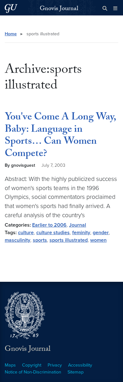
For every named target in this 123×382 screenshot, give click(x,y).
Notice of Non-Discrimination (33, 372)
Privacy (55, 365)
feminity (81, 232)
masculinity (17, 240)
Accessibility (80, 365)
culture (26, 232)
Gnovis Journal (59, 9)
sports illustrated (69, 240)
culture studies (53, 232)
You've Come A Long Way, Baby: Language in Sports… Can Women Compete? (60, 136)
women (98, 240)
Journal (77, 225)
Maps (10, 365)
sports (40, 240)
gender (101, 232)
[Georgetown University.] (11, 8)
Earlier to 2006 (49, 225)
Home (11, 34)
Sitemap (75, 372)
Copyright (31, 365)
